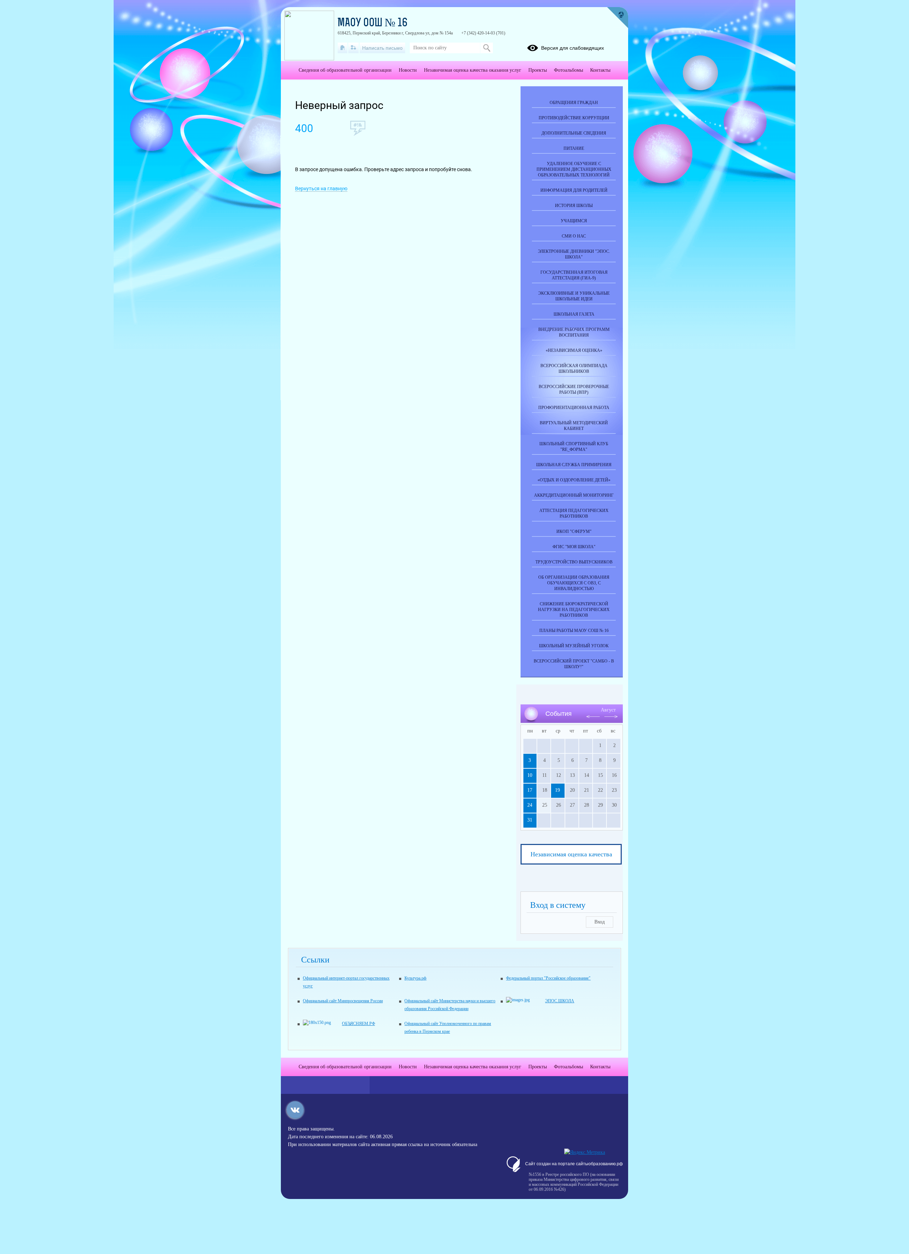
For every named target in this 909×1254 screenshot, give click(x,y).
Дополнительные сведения (573, 133)
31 (529, 820)
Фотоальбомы (568, 70)
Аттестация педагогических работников (574, 513)
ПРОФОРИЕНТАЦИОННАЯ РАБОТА (573, 407)
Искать (486, 48)
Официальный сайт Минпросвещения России (343, 1000)
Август (608, 710)
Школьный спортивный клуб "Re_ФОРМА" (573, 446)
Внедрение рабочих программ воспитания (574, 332)
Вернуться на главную (321, 188)
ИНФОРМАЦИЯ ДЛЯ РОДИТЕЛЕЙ (574, 190)
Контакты (600, 70)
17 (529, 790)
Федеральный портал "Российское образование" (548, 978)
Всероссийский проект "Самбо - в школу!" (574, 664)
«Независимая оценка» (574, 350)
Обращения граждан (574, 102)
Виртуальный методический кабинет (574, 425)
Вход (599, 922)
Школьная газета (574, 314)
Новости (408, 70)
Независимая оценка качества (571, 854)
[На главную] (342, 48)
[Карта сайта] (353, 48)
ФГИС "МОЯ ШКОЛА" (574, 546)
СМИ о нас (574, 236)
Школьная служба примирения (573, 464)
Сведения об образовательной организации (345, 70)
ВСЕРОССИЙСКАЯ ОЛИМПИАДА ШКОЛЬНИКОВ (574, 368)
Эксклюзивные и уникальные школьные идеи (574, 296)
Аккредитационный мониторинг (574, 495)
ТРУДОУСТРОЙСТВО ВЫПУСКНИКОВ (574, 562)
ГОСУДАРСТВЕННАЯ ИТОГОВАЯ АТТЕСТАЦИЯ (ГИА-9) (574, 275)
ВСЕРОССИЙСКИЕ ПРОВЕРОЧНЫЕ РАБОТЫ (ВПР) (574, 389)
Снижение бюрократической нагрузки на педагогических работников (574, 609)
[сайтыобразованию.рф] (617, 17)
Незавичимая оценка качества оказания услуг (472, 70)
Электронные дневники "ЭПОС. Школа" (574, 254)
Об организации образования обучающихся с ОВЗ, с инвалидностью (573, 583)
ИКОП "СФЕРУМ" (574, 531)
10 (529, 775)
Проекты (537, 70)
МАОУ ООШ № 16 (373, 23)
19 (557, 790)
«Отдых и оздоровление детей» (574, 480)
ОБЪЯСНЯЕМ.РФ (358, 1023)
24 (529, 805)
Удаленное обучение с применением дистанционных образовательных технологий (574, 169)
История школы (574, 205)
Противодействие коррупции (574, 117)
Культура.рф (415, 978)
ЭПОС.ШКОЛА (559, 1000)
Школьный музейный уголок (574, 645)
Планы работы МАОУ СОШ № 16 (574, 630)
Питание (574, 148)
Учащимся (574, 220)
